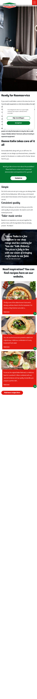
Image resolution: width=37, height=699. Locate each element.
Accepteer (18, 123)
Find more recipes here (12, 392)
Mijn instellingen (18, 118)
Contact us (18, 178)
